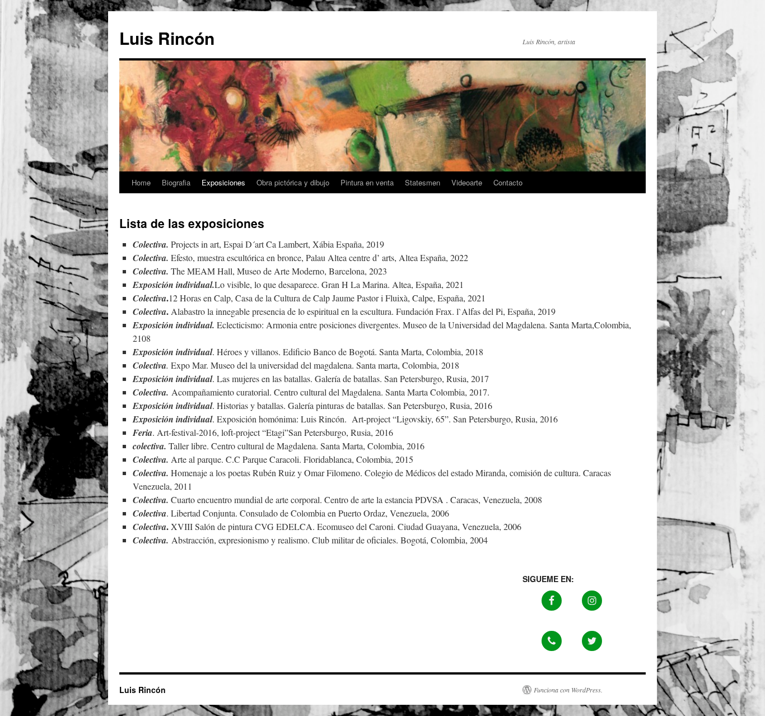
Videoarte (466, 182)
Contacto (508, 182)
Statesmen (422, 182)
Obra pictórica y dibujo (292, 182)
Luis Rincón (166, 38)
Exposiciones (223, 182)
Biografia (176, 182)
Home (141, 182)
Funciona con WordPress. (568, 689)
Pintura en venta (367, 182)
